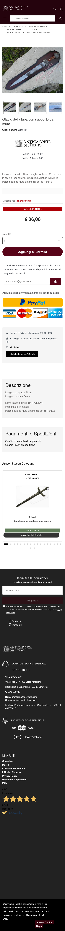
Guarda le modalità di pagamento (23, 441)
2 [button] (10, 544)
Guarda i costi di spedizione (20, 445)
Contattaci (15, 347)
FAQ (4, 783)
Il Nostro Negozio (11, 772)
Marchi (6, 764)
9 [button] (34, 544)
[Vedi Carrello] (61, 18)
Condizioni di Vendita (13, 768)
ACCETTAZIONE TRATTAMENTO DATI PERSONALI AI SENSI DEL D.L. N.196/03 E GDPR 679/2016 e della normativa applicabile (34, 609)
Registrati (32, 600)
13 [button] (47, 544)
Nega (39, 926)
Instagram (17, 624)
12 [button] (44, 544)
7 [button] (27, 544)
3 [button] (14, 544)
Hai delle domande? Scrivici (22, 353)
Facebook (16, 621)
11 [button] (40, 544)
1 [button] (6, 544)
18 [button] (30, 548)
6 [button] (24, 544)
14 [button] (50, 544)
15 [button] (54, 544)
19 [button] (34, 548)
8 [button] (30, 544)
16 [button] (57, 544)
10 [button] (37, 544)
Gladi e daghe (9, 130)
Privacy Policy (9, 776)
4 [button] (17, 544)
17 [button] (60, 544)
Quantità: (7, 234)
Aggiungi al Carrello (32, 251)
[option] (32, 70)
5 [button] (20, 544)
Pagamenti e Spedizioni (14, 779)
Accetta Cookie (44, 922)
